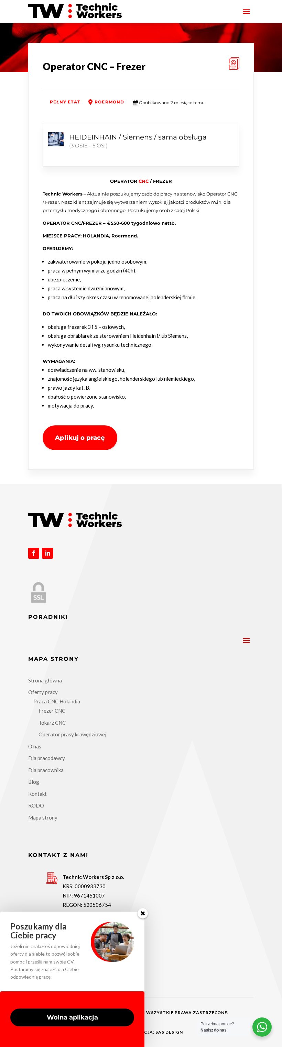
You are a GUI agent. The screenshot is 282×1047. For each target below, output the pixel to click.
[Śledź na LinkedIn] (47, 553)
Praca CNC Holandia (56, 701)
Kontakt (37, 794)
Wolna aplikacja (72, 1017)
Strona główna (45, 680)
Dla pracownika (46, 770)
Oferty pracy (43, 692)
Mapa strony (42, 817)
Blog (33, 782)
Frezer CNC (52, 711)
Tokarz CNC (52, 723)
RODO (36, 805)
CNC (144, 181)
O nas (34, 746)
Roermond (109, 101)
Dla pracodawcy (46, 758)
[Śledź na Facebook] (33, 553)
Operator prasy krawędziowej (72, 734)
